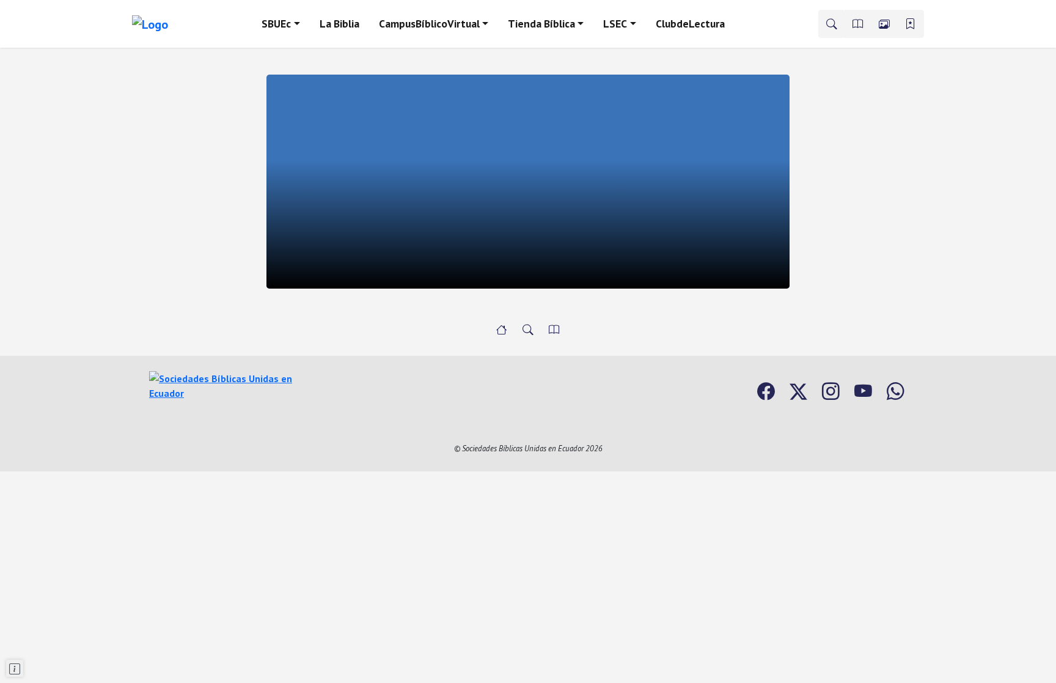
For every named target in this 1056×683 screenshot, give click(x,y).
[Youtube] (863, 391)
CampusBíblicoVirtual (429, 24)
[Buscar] (831, 24)
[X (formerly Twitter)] (798, 391)
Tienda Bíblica (541, 24)
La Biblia (339, 24)
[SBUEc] (501, 329)
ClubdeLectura (690, 24)
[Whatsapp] (895, 391)
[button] (858, 24)
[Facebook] (766, 391)
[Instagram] (831, 391)
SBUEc (276, 24)
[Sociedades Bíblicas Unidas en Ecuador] (225, 384)
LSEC (615, 24)
